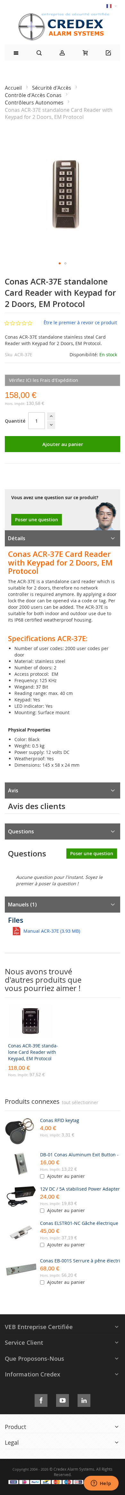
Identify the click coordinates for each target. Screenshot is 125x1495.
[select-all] (80, 1102)
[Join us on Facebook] (41, 1399)
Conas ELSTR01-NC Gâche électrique (79, 1223)
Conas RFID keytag (59, 1120)
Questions (21, 831)
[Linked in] (84, 1399)
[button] (60, 263)
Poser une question (36, 519)
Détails (16, 538)
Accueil (14, 87)
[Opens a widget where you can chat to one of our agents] (101, 1484)
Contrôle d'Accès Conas (34, 95)
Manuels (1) (22, 904)
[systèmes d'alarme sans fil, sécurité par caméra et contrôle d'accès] (62, 15)
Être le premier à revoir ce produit (80, 322)
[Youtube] (62, 1399)
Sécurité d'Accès (52, 87)
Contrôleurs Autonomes (35, 102)
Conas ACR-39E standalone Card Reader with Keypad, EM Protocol (33, 1052)
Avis (13, 790)
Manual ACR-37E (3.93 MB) (51, 931)
